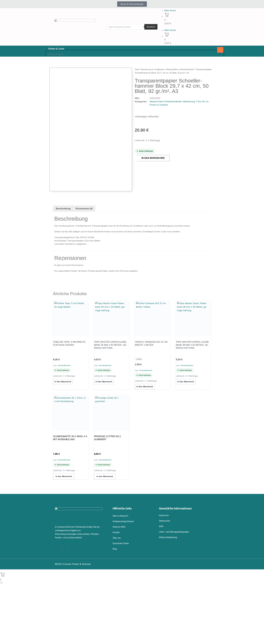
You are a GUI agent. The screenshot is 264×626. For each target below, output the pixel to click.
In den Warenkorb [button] (63, 381)
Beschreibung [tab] (63, 208)
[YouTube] (67, 547)
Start (137, 69)
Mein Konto (170, 10)
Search (150, 26)
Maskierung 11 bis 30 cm (195, 101)
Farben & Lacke (56, 48)
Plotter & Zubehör (159, 104)
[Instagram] (62, 547)
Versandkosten (64, 365)
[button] (184, 26)
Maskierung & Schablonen (152, 69)
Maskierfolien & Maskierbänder (180, 69)
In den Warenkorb (153, 158)
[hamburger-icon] (220, 50)
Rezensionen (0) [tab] (84, 208)
